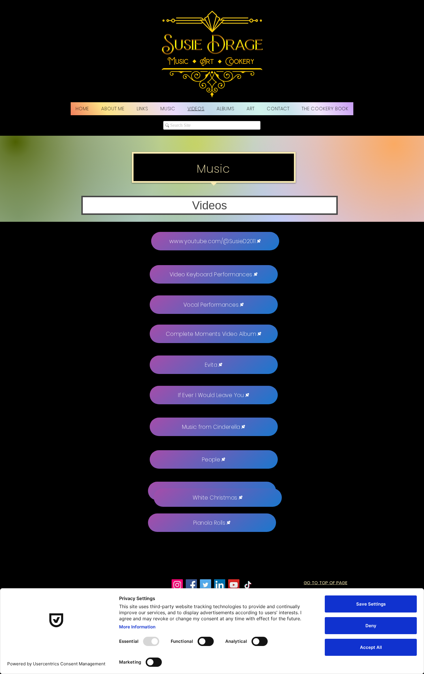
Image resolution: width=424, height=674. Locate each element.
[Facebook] (191, 585)
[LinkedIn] (219, 585)
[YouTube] (233, 585)
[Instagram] (177, 585)
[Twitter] (205, 585)
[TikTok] (248, 585)
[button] (209, 205)
